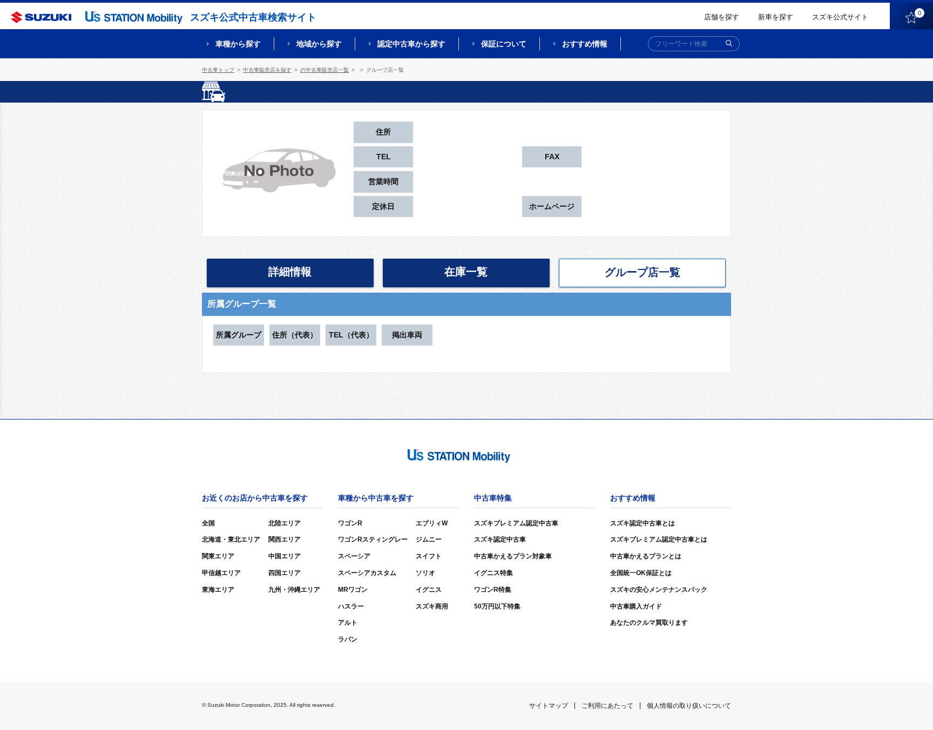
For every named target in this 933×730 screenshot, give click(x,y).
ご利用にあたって (607, 705)
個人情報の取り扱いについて (689, 705)
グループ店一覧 (642, 272)
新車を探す (775, 17)
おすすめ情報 (584, 43)
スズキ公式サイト (840, 17)
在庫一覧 (466, 272)
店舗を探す (721, 17)
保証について (503, 43)
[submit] (729, 43)
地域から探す (319, 43)
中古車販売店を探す (267, 70)
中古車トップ (218, 70)
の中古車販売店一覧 (324, 70)
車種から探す (238, 43)
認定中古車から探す (411, 43)
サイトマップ (548, 705)
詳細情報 (290, 272)
